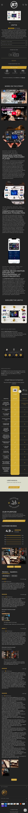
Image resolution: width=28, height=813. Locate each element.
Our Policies (4, 801)
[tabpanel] (14, 678)
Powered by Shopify (14, 811)
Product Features (7, 41)
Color (14, 52)
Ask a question (10, 566)
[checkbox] (14, 576)
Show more (14, 779)
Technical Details (7, 44)
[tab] (14, 572)
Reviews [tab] (5, 572)
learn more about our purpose (14, 520)
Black (11, 54)
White (16, 54)
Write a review (17, 566)
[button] (14, 535)
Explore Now (14, 487)
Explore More (5, 798)
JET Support (4, 786)
